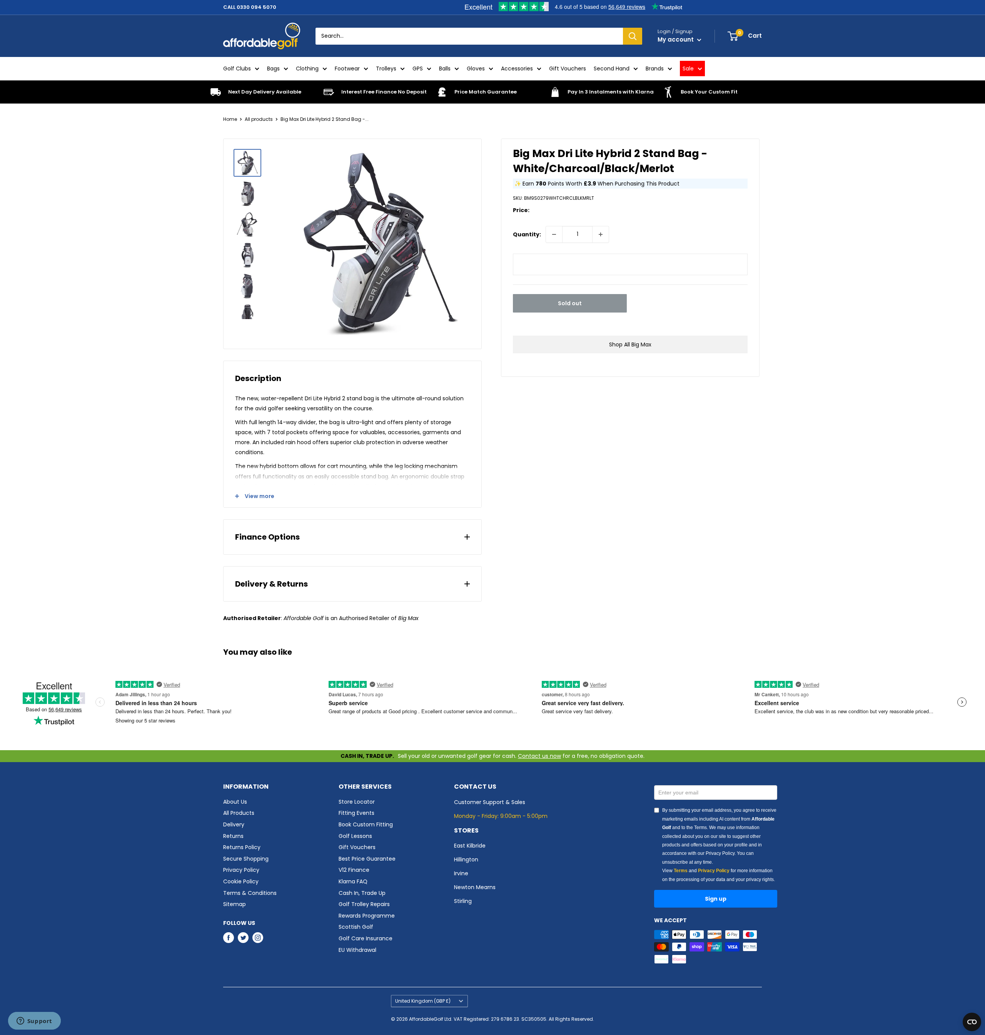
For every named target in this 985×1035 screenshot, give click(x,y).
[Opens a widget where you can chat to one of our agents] (34, 1021)
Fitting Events (356, 813)
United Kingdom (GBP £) (423, 1001)
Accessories (517, 68)
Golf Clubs (237, 68)
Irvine (461, 873)
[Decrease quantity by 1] (554, 234)
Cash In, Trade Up (362, 893)
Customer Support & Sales (489, 802)
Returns (233, 836)
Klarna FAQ (353, 881)
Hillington (466, 859)
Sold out (570, 303)
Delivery (233, 824)
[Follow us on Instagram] (257, 937)
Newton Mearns (475, 887)
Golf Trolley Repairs (364, 904)
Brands (655, 68)
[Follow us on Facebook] (228, 937)
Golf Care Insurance (365, 938)
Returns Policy (241, 847)
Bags (273, 68)
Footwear (347, 68)
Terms (681, 870)
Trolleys (386, 68)
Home (230, 119)
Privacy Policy (241, 870)
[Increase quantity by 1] (601, 234)
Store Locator (357, 802)
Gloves (476, 68)
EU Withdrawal (357, 950)
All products (259, 119)
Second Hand (611, 68)
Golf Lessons (355, 836)
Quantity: (527, 234)
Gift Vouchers (567, 68)
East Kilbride (470, 845)
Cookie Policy (241, 881)
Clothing (307, 68)
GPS (417, 68)
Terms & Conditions (250, 893)
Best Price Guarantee (367, 859)
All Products (238, 813)
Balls (445, 68)
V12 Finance (354, 870)
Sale (688, 68)
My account (676, 39)
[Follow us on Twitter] (243, 937)
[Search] (632, 36)
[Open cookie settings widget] (972, 1022)
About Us (235, 802)
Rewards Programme (367, 916)
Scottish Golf (356, 927)
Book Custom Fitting (366, 824)
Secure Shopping (246, 859)
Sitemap (234, 904)
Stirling (463, 901)
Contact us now (539, 756)
